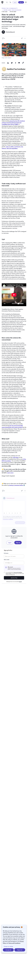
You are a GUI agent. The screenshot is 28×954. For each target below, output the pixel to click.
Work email (6, 559)
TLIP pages (16, 457)
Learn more (10, 472)
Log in (15, 2)
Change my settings (8, 946)
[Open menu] (26, 2)
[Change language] (10, 2)
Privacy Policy (8, 573)
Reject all (19, 950)
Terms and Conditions (14, 943)
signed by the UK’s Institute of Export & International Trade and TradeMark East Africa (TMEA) (13, 122)
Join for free (14, 577)
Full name (6, 553)
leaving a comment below (16, 485)
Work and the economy (13, 10)
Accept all (8, 950)
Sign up (21, 2)
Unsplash (9, 57)
